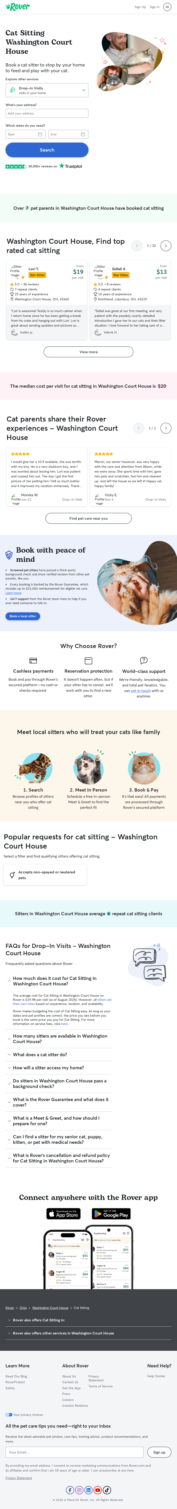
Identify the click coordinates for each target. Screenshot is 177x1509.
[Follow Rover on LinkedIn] (88, 1490)
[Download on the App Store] (63, 1213)
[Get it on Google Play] (111, 1213)
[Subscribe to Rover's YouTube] (98, 1490)
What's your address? (21, 105)
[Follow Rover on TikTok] (107, 1490)
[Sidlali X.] (130, 300)
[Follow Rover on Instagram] (79, 1490)
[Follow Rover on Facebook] (70, 1490)
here (65, 1024)
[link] (47, 150)
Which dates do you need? (25, 125)
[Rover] (18, 7)
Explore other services (22, 79)
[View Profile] (46, 477)
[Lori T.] (46, 300)
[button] (167, 7)
